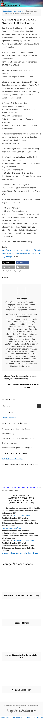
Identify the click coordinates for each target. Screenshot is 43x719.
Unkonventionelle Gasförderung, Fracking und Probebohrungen (20, 487)
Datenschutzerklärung (26, 712)
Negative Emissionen (9, 443)
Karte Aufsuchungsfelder (23, 516)
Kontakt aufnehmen (29, 710)
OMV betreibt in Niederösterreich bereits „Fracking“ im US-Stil (23, 386)
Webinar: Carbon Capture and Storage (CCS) (18, 448)
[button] (8, 262)
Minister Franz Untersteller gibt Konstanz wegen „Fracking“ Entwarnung (20, 377)
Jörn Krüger (21, 299)
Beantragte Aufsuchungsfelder (25, 540)
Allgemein (16, 271)
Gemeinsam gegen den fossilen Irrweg (16, 429)
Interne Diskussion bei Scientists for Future (18, 438)
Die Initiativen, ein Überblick (12, 459)
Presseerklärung (8, 434)
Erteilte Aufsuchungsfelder (12, 528)
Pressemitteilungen (13, 710)
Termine (22, 271)
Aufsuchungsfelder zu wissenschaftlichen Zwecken (21, 553)
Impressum (13, 712)
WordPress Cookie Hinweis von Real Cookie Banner (21, 718)
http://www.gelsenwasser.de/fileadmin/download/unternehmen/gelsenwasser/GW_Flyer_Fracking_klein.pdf (21, 253)
